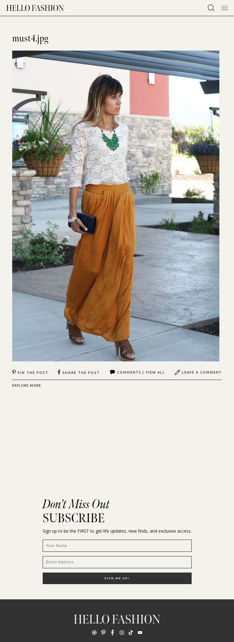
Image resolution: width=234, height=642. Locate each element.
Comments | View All (141, 372)
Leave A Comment (202, 372)
